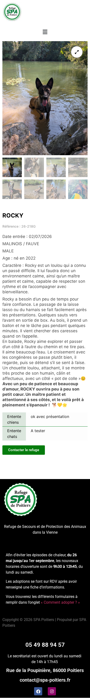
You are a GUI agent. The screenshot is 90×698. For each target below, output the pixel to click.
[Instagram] (52, 691)
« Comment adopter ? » (60, 602)
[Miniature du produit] (77, 52)
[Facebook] (38, 691)
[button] (45, 31)
